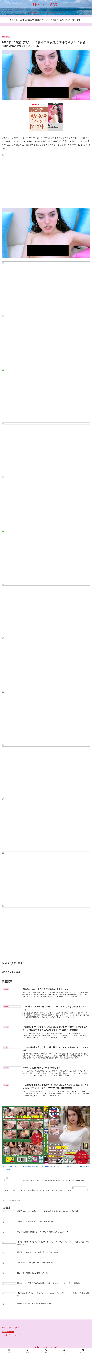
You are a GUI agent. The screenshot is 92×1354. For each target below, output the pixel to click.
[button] (85, 708)
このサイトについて (11, 1335)
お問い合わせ (8, 1332)
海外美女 (7, 37)
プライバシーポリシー (12, 1328)
